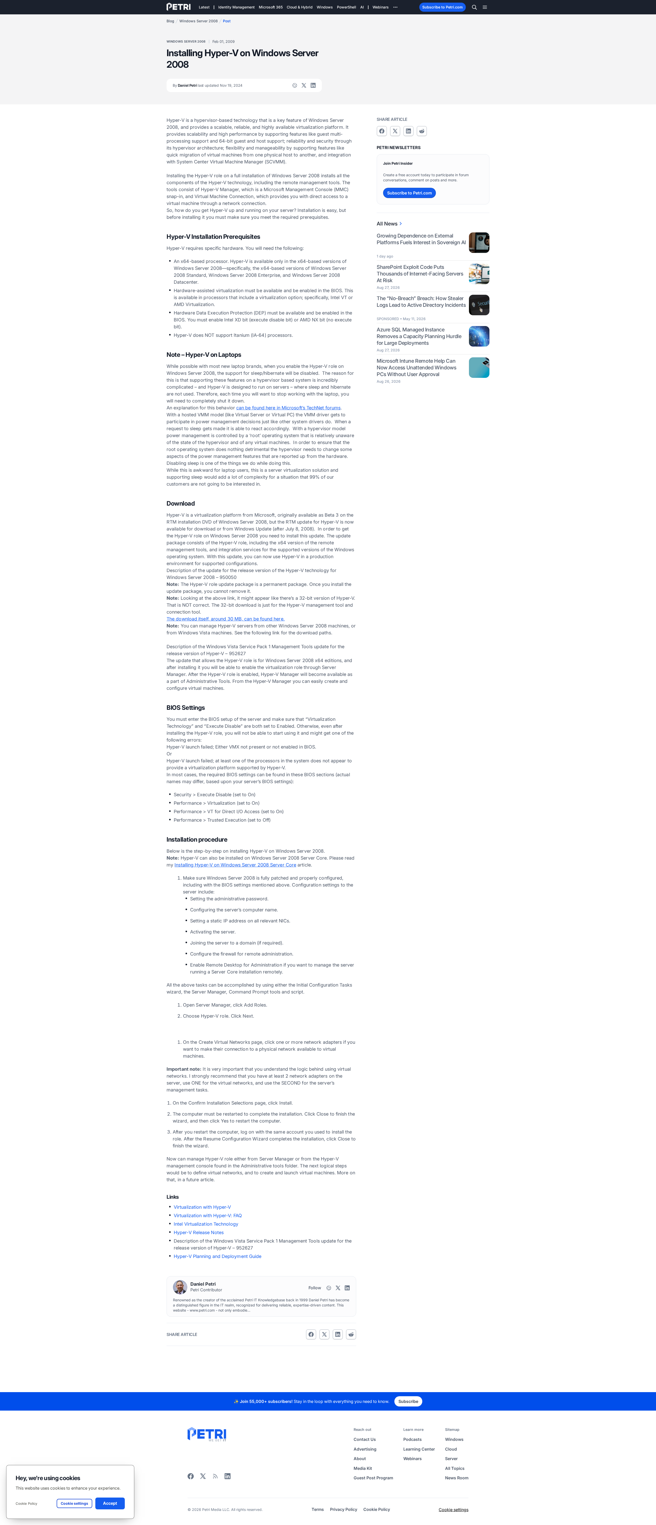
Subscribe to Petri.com (442, 7)
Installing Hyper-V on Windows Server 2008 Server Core (235, 865)
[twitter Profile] (303, 85)
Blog (170, 21)
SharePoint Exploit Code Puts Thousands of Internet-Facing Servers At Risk (420, 273)
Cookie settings (453, 1509)
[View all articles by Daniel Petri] (180, 1287)
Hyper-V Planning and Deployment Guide (217, 1256)
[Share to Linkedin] (338, 1334)
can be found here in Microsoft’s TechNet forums (288, 407)
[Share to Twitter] (324, 1334)
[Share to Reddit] (351, 1334)
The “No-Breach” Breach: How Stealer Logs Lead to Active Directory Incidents (421, 301)
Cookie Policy (26, 1503)
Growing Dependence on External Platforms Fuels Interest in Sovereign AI (421, 239)
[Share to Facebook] (311, 1334)
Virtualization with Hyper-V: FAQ (208, 1215)
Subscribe (408, 1401)
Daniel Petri (207, 85)
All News (387, 224)
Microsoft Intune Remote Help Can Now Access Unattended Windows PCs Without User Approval (416, 367)
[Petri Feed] (215, 1477)
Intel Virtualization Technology (206, 1224)
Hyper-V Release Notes (199, 1232)
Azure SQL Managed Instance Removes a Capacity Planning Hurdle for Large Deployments (419, 336)
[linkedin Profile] (313, 85)
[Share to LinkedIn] (227, 1477)
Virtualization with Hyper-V (202, 1207)
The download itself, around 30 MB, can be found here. (226, 619)
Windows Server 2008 (198, 21)
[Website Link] (294, 85)
